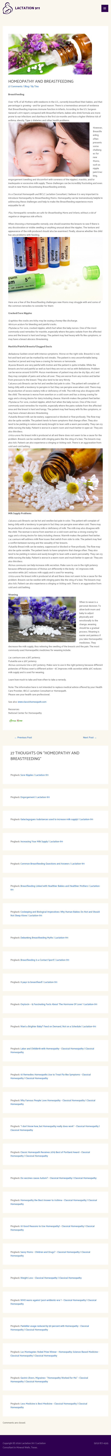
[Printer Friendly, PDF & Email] (15, 720)
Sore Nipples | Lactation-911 (34, 775)
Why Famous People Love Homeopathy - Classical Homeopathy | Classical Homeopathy (52, 1102)
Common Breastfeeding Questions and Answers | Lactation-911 (52, 864)
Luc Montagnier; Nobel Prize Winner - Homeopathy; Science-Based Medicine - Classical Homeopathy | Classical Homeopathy (54, 1354)
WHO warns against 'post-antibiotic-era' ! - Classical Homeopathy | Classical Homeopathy (53, 1302)
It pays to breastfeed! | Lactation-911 (38, 982)
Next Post (90, 738)
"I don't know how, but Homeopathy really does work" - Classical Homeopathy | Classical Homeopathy (55, 1128)
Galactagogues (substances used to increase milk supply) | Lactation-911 (56, 819)
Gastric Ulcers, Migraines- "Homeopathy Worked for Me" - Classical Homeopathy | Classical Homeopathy (49, 1380)
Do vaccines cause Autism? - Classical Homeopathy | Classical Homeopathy (58, 1178)
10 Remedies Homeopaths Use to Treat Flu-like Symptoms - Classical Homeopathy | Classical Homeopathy (50, 1076)
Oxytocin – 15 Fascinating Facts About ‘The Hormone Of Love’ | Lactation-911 (58, 1004)
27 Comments (15, 86)
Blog (26, 86)
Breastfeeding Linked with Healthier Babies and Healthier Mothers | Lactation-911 (55, 888)
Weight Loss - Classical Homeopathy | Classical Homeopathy (51, 1278)
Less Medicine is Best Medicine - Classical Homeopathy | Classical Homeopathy (48, 1405)
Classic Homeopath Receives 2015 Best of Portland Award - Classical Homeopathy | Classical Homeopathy (50, 1154)
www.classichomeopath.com (32, 702)
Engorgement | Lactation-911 (35, 797)
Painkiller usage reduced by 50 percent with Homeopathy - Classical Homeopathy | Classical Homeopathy (49, 1328)
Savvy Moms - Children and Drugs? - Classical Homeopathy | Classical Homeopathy (50, 1254)
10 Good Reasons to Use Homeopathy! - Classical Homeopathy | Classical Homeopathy (52, 1228)
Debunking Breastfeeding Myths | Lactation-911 (44, 938)
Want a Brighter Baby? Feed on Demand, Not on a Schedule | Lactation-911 (58, 1026)
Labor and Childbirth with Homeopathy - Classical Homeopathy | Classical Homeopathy (52, 1050)
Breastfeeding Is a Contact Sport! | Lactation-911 (44, 960)
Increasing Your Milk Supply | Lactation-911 (41, 842)
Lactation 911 (27, 8)
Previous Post (23, 738)
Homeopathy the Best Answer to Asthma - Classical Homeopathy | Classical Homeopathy (53, 1202)
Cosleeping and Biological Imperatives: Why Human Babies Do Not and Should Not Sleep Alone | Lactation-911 (55, 913)
